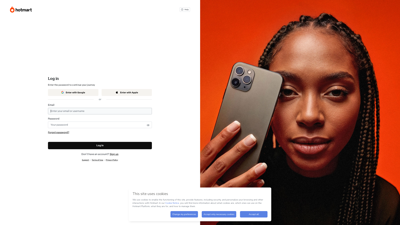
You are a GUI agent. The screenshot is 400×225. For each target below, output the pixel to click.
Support (85, 160)
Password (53, 118)
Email (51, 104)
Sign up (114, 154)
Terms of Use (97, 160)
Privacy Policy (112, 160)
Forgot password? (58, 132)
